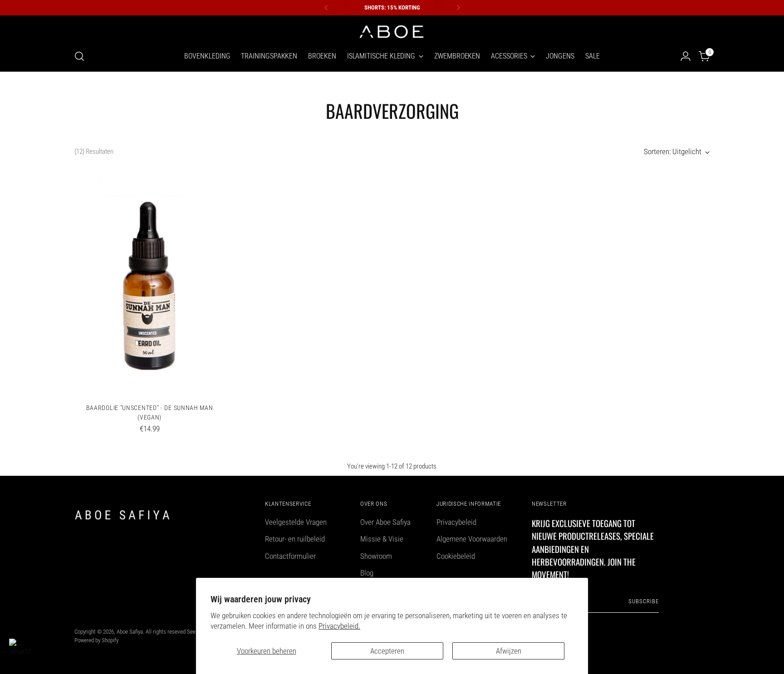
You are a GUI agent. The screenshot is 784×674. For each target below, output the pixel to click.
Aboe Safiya (130, 631)
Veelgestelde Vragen (296, 522)
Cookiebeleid (455, 556)
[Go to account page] (685, 56)
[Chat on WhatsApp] (20, 649)
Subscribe (643, 601)
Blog (366, 572)
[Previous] (326, 7)
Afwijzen (508, 650)
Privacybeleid (456, 522)
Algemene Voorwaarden (471, 538)
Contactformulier (290, 556)
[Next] (458, 7)
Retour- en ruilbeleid (295, 538)
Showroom (376, 556)
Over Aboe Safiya (385, 522)
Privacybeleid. (339, 625)
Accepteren (387, 650)
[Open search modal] (79, 56)
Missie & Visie (381, 538)
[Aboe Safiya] (392, 31)
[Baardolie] (149, 283)
